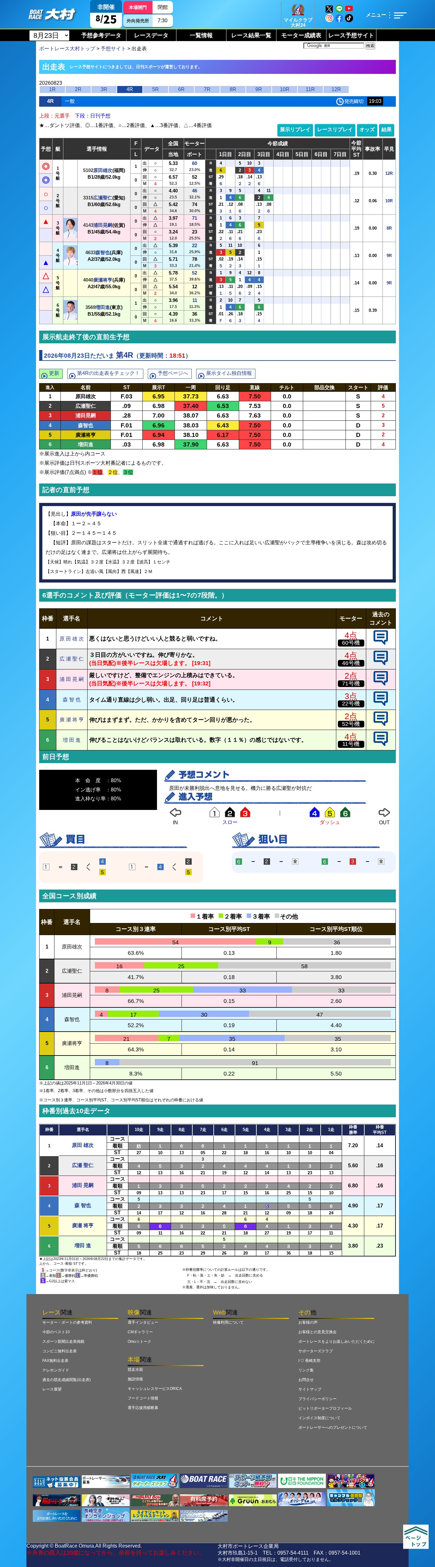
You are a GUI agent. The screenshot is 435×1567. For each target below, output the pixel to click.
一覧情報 (201, 35)
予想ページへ (173, 373)
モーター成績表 (301, 35)
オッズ (367, 129)
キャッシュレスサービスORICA (155, 1388)
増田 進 (83, 1245)
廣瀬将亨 (102, 280)
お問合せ (306, 1379)
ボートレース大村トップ (67, 48)
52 (194, 272)
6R (181, 89)
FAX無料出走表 (55, 1360)
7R (207, 89)
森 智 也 (72, 699)
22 (194, 245)
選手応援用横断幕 (143, 1408)
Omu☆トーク (139, 1341)
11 (194, 300)
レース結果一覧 (251, 35)
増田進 (103, 307)
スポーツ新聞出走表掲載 (63, 1341)
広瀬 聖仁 (83, 1165)
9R (258, 89)
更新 (54, 373)
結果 (387, 129)
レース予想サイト (351, 35)
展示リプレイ (295, 129)
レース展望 (51, 1389)
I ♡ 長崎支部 (309, 1360)
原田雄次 (102, 170)
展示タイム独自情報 (229, 373)
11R (310, 89)
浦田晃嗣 (102, 225)
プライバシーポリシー (317, 1399)
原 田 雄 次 (72, 638)
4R (129, 89)
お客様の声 (307, 1322)
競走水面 (135, 1369)
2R (78, 89)
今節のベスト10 (56, 1332)
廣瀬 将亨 (83, 1225)
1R (52, 89)
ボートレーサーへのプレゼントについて (332, 1427)
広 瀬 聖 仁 (72, 659)
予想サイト (113, 48)
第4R (124, 355)
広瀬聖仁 (102, 197)
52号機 (351, 724)
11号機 (351, 744)
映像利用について (228, 1322)
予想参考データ (101, 35)
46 (194, 190)
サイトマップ (309, 1389)
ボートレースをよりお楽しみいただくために (336, 1341)
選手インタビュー (143, 1322)
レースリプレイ (335, 129)
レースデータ (151, 35)
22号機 (351, 703)
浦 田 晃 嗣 (72, 679)
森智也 (103, 252)
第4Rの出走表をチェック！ (108, 373)
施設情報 (135, 1379)
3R (104, 89)
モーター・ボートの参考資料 (67, 1322)
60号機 (351, 643)
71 (194, 218)
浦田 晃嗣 (83, 1185)
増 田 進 (72, 740)
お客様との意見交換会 (317, 1332)
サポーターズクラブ (315, 1351)
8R (233, 89)
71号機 (351, 683)
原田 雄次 (83, 1145)
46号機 (351, 663)
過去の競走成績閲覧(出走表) (66, 1379)
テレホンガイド (55, 1370)
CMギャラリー (140, 1332)
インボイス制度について (319, 1418)
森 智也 (83, 1205)
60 (194, 163)
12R (336, 89)
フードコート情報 (143, 1398)
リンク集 (306, 1370)
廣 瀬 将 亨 (72, 719)
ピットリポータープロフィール (325, 1408)
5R (155, 89)
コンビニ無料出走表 (59, 1351)
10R (284, 89)
